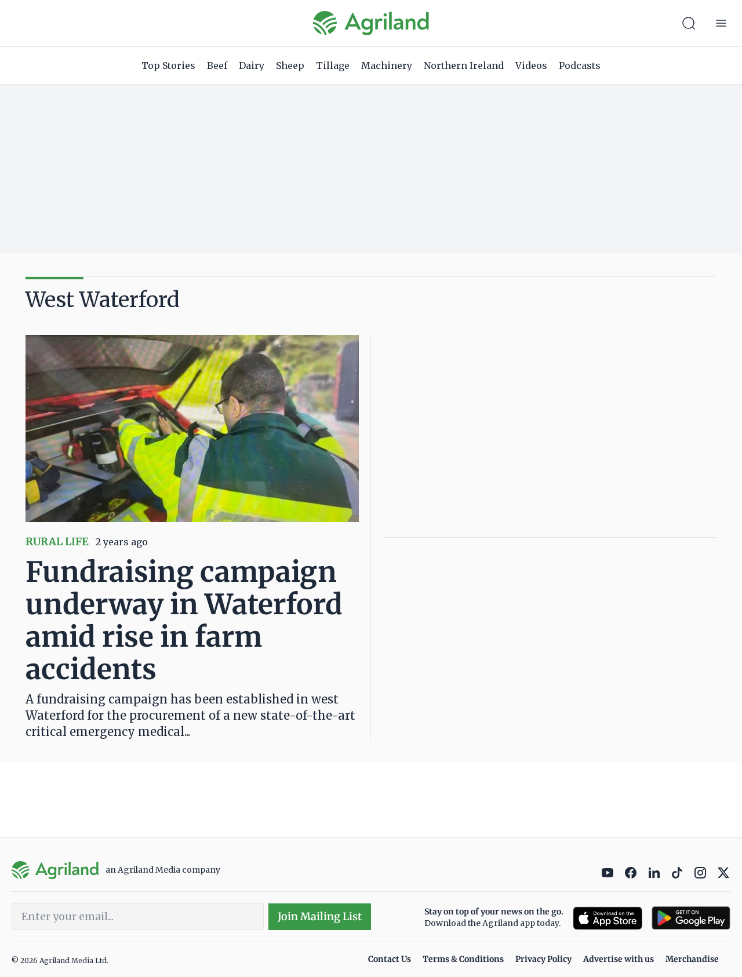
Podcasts (580, 65)
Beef (217, 65)
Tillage (333, 65)
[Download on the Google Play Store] (691, 918)
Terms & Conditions (463, 959)
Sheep (290, 65)
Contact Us (389, 959)
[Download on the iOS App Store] (607, 918)
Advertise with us (618, 959)
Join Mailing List (320, 916)
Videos (531, 65)
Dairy (251, 65)
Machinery (386, 65)
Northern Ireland (464, 65)
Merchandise (692, 959)
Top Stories (168, 65)
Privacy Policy (543, 959)
